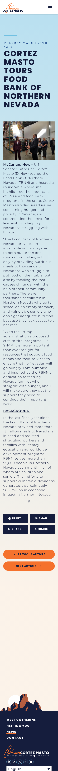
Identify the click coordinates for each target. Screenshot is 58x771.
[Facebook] (8, 762)
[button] (50, 8)
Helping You (18, 726)
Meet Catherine (21, 720)
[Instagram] (20, 762)
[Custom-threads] (25, 762)
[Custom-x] (14, 762)
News (11, 732)
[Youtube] (31, 762)
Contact (15, 738)
